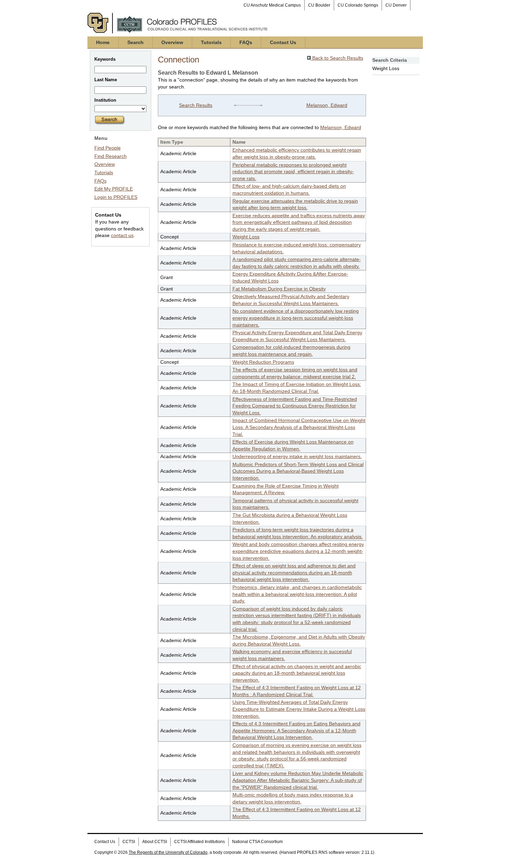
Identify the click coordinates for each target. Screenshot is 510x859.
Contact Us (283, 42)
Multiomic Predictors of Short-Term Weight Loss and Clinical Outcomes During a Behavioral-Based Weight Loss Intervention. (298, 471)
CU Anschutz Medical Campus (272, 5)
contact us (122, 235)
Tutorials (211, 42)
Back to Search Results (337, 58)
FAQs (245, 42)
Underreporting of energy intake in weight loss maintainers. (297, 456)
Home (103, 42)
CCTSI (128, 841)
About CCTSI (154, 841)
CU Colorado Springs (358, 5)
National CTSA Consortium (257, 841)
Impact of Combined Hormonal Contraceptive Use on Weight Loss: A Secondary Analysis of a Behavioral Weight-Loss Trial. (298, 427)
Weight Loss (246, 236)
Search (135, 42)
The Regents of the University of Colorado (168, 852)
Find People (107, 148)
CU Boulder (319, 5)
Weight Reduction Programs (263, 362)
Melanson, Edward (326, 105)
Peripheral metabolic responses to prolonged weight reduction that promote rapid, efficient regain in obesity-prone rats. (293, 171)
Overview (172, 42)
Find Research (110, 156)
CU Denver (396, 5)
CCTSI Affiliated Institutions (199, 841)
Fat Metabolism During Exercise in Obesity (279, 289)
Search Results (195, 105)
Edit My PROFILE (113, 189)
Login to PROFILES (115, 197)
